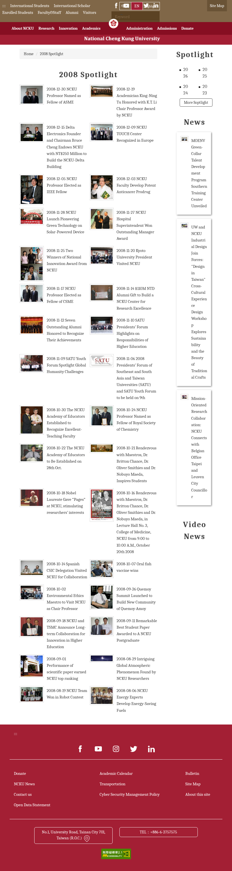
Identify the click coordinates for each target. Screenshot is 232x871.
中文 (125, 6)
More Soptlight (196, 102)
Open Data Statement (32, 804)
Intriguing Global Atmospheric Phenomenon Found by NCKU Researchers (136, 668)
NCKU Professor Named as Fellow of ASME (64, 96)
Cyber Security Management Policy (130, 794)
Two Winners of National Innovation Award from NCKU (67, 260)
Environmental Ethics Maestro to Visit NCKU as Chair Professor (66, 602)
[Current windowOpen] (113, 25)
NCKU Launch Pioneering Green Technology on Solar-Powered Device (65, 222)
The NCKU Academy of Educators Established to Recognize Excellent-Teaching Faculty (66, 422)
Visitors (89, 12)
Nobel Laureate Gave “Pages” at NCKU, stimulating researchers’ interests (66, 502)
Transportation (112, 783)
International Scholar (72, 5)
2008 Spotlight (51, 53)
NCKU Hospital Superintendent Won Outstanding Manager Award (135, 225)
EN (136, 6)
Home (28, 53)
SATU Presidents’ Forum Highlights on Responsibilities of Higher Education (132, 333)
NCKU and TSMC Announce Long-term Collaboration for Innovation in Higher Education (66, 633)
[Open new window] (80, 748)
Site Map (217, 5)
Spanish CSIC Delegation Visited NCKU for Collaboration (67, 570)
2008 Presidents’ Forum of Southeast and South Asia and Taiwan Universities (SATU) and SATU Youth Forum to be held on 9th (136, 378)
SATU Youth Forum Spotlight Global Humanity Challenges (66, 365)
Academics (91, 28)
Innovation (68, 28)
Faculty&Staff (49, 12)
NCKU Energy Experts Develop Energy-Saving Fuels (136, 700)
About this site (197, 794)
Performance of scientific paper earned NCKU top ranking (66, 672)
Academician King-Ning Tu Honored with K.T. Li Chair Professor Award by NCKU (137, 105)
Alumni (72, 12)
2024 (185, 90)
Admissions (167, 28)
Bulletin (192, 773)
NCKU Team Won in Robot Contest (67, 694)
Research (46, 28)
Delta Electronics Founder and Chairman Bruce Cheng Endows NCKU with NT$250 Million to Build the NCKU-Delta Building (67, 147)
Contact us (23, 794)
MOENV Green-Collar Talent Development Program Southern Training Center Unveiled (199, 173)
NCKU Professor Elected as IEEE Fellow (64, 185)
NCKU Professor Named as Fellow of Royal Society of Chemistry (136, 419)
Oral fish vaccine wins (134, 567)
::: (4, 5)
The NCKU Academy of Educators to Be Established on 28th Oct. (66, 457)
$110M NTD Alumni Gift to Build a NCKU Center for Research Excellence (135, 298)
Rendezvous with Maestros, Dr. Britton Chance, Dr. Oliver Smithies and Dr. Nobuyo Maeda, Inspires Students (136, 464)
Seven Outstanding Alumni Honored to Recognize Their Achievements (65, 330)
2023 (205, 90)
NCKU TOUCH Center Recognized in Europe (135, 134)
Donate (187, 28)
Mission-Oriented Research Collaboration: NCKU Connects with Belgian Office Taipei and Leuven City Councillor (199, 447)
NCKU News (24, 783)
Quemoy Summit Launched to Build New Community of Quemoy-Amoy (136, 599)
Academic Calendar (116, 773)
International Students (29, 5)
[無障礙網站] (116, 853)
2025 (205, 73)
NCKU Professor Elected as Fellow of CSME (64, 295)
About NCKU (23, 28)
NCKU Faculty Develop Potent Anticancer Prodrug (136, 185)
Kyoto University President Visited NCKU (134, 257)
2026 (185, 73)
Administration (139, 28)
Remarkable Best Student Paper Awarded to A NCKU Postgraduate (137, 630)
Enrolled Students (17, 12)
